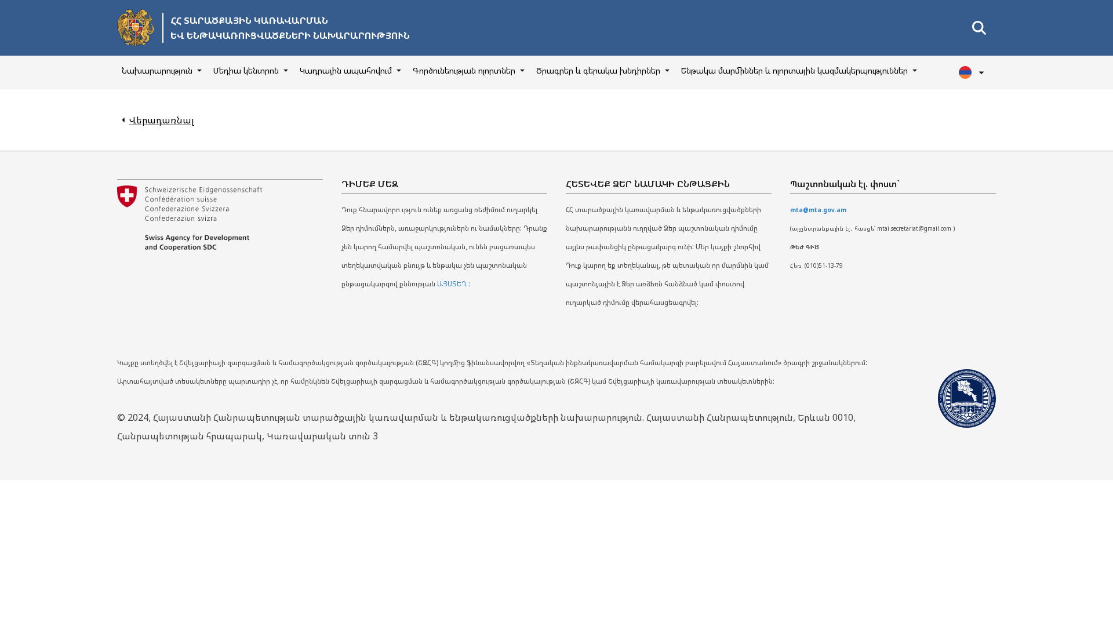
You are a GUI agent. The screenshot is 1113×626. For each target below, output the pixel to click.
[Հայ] (973, 72)
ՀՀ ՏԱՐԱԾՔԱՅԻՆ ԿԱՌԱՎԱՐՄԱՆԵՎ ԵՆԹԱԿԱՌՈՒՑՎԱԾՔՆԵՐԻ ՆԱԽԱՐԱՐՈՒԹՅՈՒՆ (290, 28)
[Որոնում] (979, 28)
